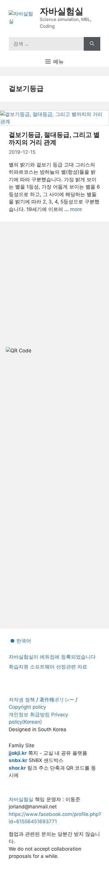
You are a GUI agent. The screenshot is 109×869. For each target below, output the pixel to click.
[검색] (92, 44)
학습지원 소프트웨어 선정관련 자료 (48, 667)
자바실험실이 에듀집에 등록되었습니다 (52, 657)
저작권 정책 (22, 700)
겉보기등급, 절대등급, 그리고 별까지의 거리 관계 (54, 138)
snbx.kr (18, 760)
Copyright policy (27, 707)
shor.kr (17, 768)
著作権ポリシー (57, 700)
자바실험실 (61, 11)
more (76, 209)
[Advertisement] (54, 429)
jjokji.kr (18, 753)
